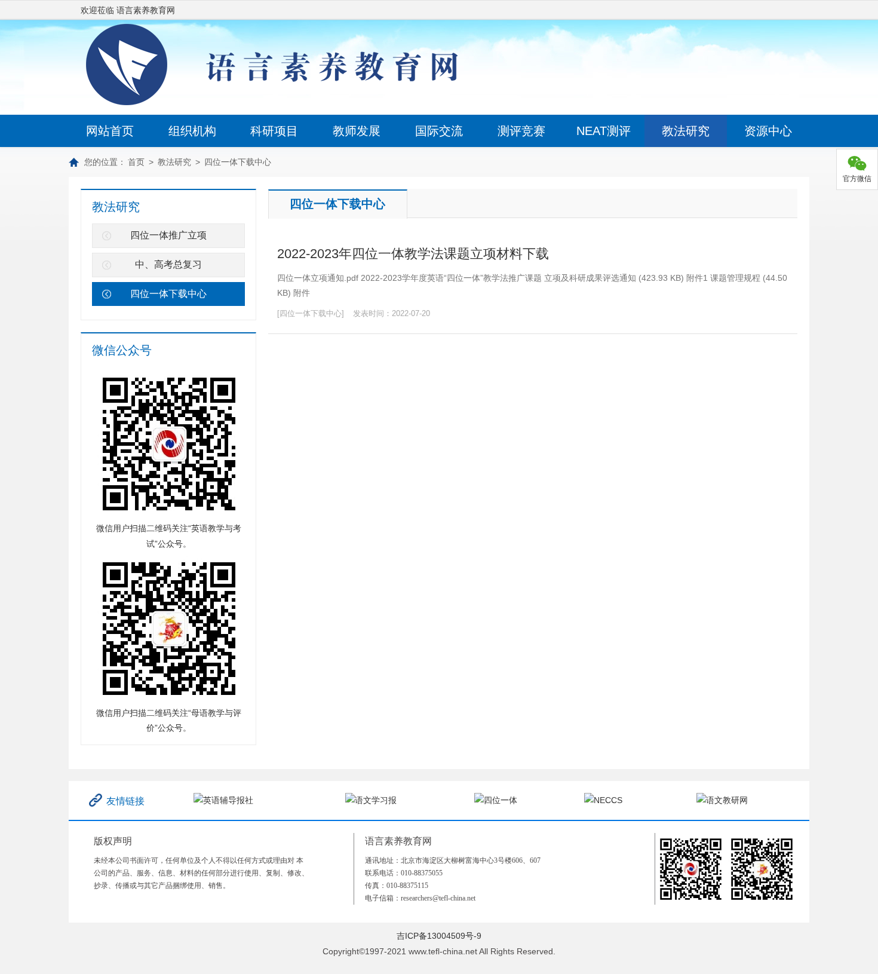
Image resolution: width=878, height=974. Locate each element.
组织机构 (192, 130)
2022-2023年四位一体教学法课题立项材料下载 (413, 253)
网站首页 (110, 130)
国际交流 (439, 130)
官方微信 (857, 178)
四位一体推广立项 (168, 235)
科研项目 (274, 130)
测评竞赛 (521, 130)
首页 (136, 162)
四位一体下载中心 (237, 162)
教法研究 (686, 130)
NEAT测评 (603, 130)
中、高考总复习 (168, 264)
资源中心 (768, 130)
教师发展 (356, 130)
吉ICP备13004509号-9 (439, 936)
